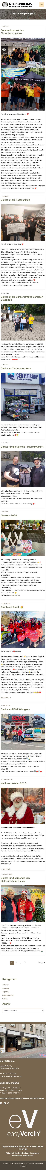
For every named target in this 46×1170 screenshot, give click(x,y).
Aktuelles (5, 988)
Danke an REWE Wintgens (15, 709)
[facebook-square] (1, 1103)
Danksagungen (7, 995)
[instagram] (8, 1103)
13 (25, 963)
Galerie (4, 999)
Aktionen (5, 985)
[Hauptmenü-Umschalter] (41, 4)
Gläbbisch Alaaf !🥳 (12, 607)
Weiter (41, 963)
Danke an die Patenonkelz (15, 199)
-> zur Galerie (5, 869)
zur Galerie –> (6, 698)
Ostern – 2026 (9, 515)
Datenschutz (31, 1163)
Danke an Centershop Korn (16, 368)
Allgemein (5, 992)
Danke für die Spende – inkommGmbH (22, 446)
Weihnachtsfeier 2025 (13, 783)
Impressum (24, 1163)
